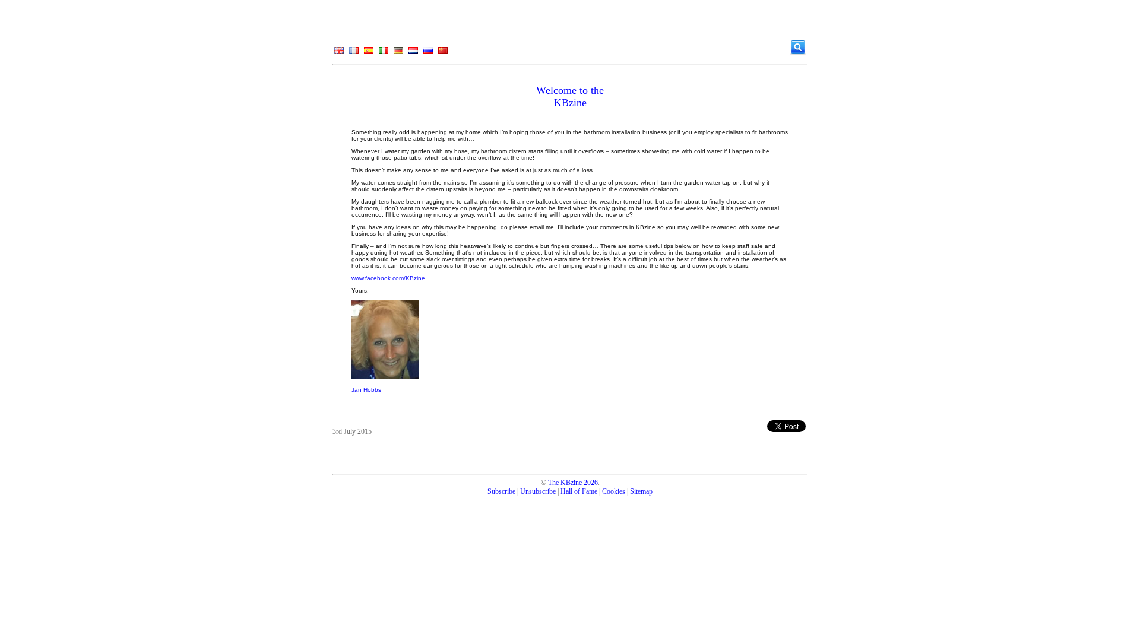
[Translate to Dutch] (413, 53)
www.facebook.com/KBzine (388, 278)
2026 (591, 482)
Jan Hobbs (366, 389)
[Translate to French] (353, 53)
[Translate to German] (398, 53)
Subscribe (501, 491)
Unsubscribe (538, 491)
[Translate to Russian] (428, 53)
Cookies (613, 491)
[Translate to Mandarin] (442, 53)
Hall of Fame (578, 491)
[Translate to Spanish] (368, 53)
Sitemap (641, 491)
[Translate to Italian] (383, 53)
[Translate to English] (339, 53)
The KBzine (565, 482)
